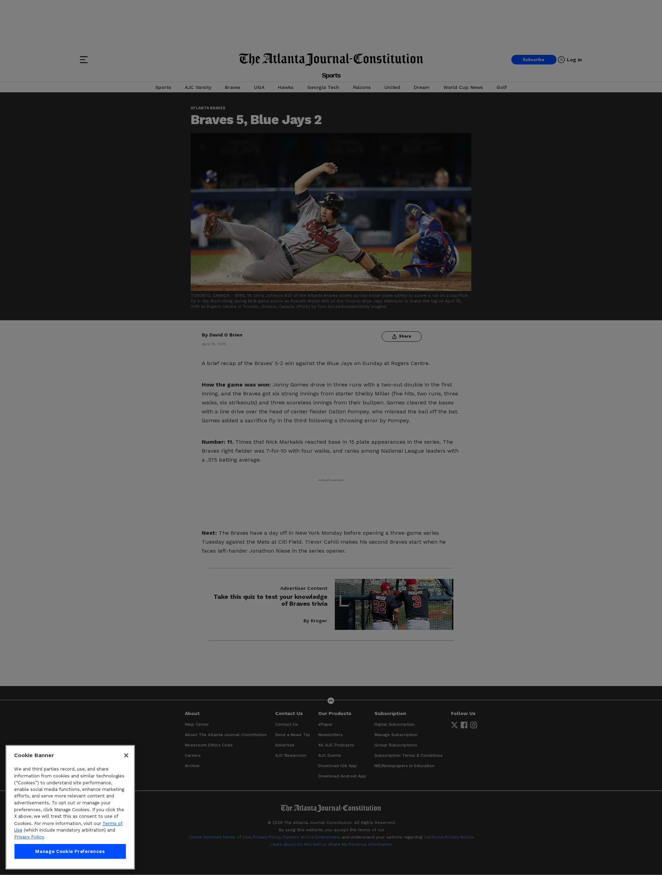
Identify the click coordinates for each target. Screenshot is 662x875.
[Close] (126, 755)
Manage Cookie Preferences (70, 851)
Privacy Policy (29, 836)
